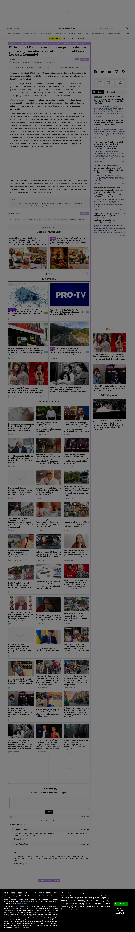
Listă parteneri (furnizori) (69, 910)
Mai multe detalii (22, 903)
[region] (67, 910)
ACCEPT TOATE (120, 904)
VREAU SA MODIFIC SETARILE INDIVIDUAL (120, 911)
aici (53, 918)
